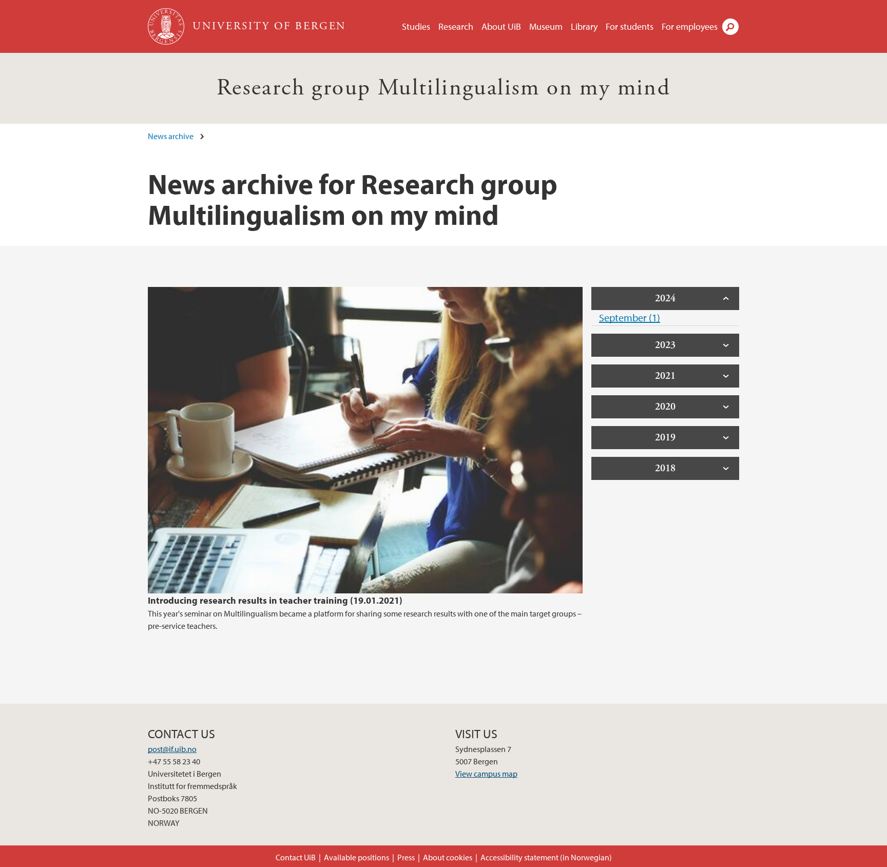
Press (406, 857)
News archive (171, 136)
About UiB (501, 26)
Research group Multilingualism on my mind (443, 88)
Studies (416, 26)
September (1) (629, 317)
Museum (546, 26)
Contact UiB (296, 857)
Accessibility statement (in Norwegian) (546, 857)
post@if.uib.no (172, 749)
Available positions (356, 857)
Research (455, 26)
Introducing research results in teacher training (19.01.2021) (275, 600)
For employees (690, 26)
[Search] (730, 26)
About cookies (447, 857)
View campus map (486, 773)
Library (584, 26)
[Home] (167, 26)
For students (629, 26)
